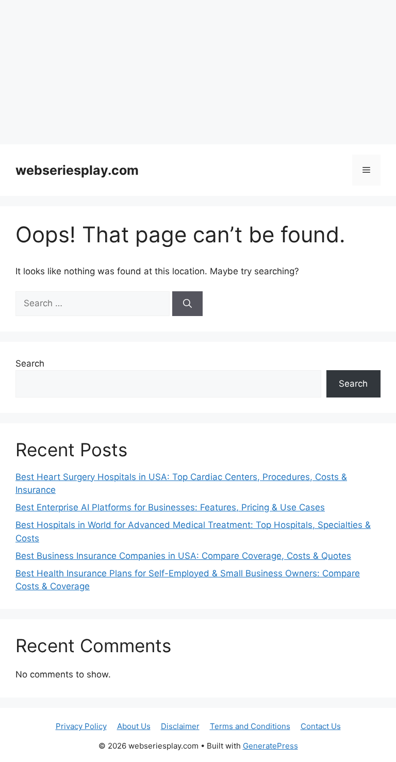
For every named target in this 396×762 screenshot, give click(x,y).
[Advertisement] (198, 72)
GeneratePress (270, 746)
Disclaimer (180, 726)
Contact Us (321, 726)
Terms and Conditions (250, 726)
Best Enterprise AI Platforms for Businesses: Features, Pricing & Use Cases (170, 507)
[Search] (187, 303)
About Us (134, 726)
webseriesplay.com (77, 170)
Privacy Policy (81, 726)
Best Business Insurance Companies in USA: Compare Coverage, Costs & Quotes (183, 556)
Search (29, 363)
